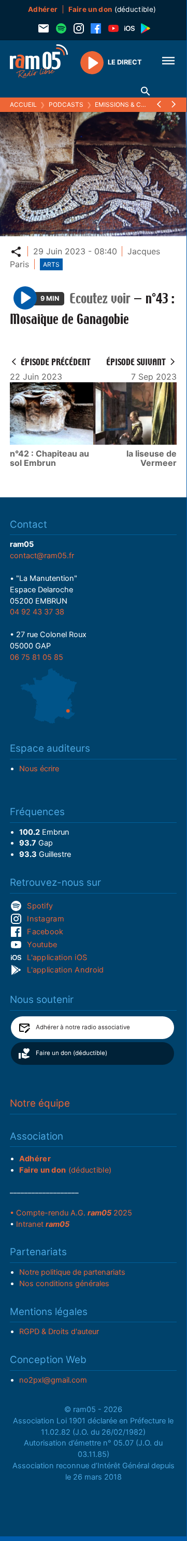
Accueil (23, 104)
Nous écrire (39, 768)
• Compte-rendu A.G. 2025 (71, 1213)
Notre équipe (40, 1103)
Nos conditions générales (64, 1283)
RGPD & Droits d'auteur (59, 1331)
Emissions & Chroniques (136, 104)
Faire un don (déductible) (71, 1053)
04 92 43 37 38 (37, 612)
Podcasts (66, 104)
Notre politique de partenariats (72, 1272)
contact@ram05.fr (42, 555)
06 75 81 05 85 (36, 657)
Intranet (42, 1224)
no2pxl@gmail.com (53, 1380)
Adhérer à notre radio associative (83, 1027)
